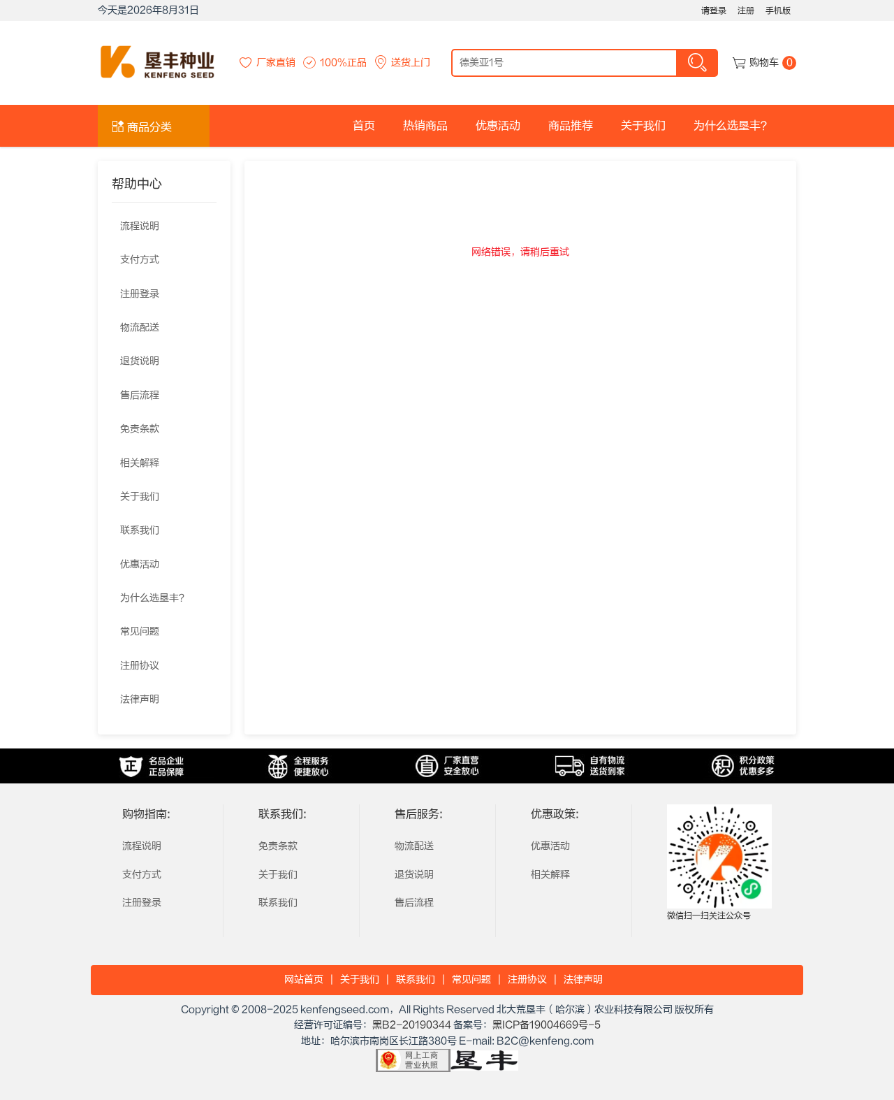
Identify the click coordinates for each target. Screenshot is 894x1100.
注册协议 (139, 666)
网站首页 (303, 979)
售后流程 (139, 395)
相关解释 (139, 463)
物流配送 (139, 327)
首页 (364, 126)
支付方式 (139, 260)
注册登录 (139, 294)
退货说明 (139, 361)
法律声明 (139, 699)
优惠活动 (498, 126)
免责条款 (139, 429)
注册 (746, 10)
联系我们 (139, 530)
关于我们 (643, 126)
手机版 (778, 10)
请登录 (713, 10)
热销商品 (425, 126)
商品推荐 (570, 126)
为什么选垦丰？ (733, 126)
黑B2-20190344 (411, 1025)
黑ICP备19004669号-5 (546, 1025)
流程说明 (139, 226)
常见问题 (139, 631)
